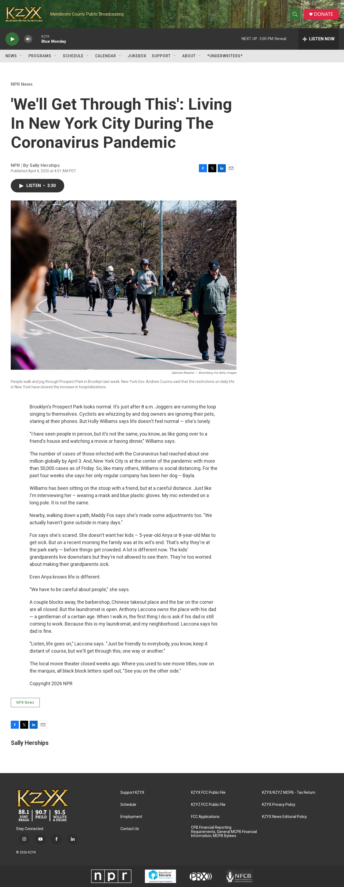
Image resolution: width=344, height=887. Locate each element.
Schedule (73, 56)
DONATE (323, 14)
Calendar (105, 56)
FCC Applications (205, 817)
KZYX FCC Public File (208, 793)
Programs (39, 56)
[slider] (37, 39)
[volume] (28, 39)
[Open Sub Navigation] (21, 56)
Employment (131, 817)
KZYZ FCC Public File (208, 805)
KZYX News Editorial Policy (284, 817)
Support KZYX (132, 793)
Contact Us (129, 829)
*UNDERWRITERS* (225, 56)
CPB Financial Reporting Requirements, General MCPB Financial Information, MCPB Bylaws (224, 831)
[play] (12, 39)
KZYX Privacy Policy (278, 805)
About (189, 56)
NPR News (22, 84)
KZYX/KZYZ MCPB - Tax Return (288, 793)
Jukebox (137, 56)
